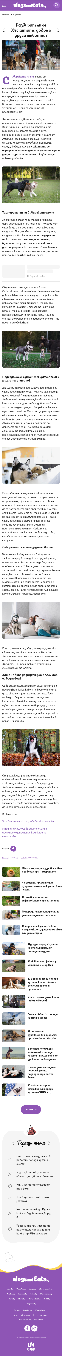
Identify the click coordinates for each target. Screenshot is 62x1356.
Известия (38, 1319)
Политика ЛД (25, 1319)
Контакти (40, 1310)
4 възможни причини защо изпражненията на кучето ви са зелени (42, 886)
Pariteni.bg (22, 1293)
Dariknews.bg (46, 1293)
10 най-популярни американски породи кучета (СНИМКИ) (40, 1088)
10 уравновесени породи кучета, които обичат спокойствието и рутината (43, 984)
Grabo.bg (11, 1293)
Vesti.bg (12, 1298)
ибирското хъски (23, 76)
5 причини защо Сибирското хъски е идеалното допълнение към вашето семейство (24, 832)
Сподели (6, 848)
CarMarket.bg (34, 1298)
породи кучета (10, 857)
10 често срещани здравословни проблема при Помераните (42, 869)
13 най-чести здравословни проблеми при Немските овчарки (42, 1034)
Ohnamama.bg (45, 1288)
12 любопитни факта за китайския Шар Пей (42, 962)
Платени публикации (21, 1314)
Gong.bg (32, 1288)
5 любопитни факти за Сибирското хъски (28, 821)
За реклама (27, 1310)
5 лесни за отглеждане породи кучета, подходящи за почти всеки (42, 1072)
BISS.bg (46, 1298)
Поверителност (40, 1314)
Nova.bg (21, 1298)
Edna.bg (33, 1293)
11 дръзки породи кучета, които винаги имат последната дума (43, 947)
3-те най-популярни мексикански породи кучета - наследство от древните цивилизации (43, 1054)
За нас (17, 1310)
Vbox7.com (21, 1288)
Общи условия (41, 1337)
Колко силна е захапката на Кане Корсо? (43, 998)
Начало (5, 14)
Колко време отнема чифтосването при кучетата (40, 898)
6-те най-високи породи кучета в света (43, 1015)
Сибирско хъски (29, 857)
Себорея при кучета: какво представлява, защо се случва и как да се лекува (42, 929)
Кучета (17, 14)
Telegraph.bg (31, 1303)
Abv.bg (10, 1288)
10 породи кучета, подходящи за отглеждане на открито (40, 913)
